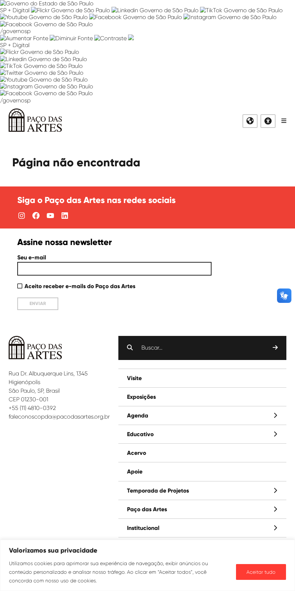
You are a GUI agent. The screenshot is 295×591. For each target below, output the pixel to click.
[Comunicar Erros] (131, 38)
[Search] (275, 348)
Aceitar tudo (261, 572)
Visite (134, 378)
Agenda (137, 415)
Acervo (136, 452)
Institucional (143, 528)
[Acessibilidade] (268, 121)
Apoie (134, 471)
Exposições (141, 396)
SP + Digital (15, 10)
